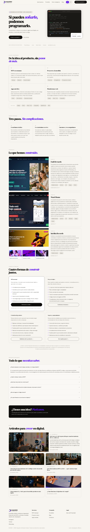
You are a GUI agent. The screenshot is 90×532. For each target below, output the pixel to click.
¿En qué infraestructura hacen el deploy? (45, 397)
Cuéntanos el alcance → (63, 304)
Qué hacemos (40, 2)
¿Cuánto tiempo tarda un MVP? (45, 377)
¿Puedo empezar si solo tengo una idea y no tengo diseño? (45, 367)
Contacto (51, 517)
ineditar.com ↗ (54, 255)
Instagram (11, 519)
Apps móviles (35, 517)
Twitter (10, 522)
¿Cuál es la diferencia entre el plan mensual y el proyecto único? (45, 387)
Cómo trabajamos (56, 2)
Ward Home (27, 45)
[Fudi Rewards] (29, 174)
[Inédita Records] (29, 243)
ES (67, 2)
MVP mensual (35, 513)
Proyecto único (35, 515)
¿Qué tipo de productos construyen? (45, 382)
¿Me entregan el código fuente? (45, 392)
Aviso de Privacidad (71, 513)
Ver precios (26, 37)
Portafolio (47, 2)
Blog (63, 2)
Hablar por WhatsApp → (71, 411)
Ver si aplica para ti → (63, 339)
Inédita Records (51, 45)
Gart (33, 45)
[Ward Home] (29, 209)
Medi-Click (38, 45)
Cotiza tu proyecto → (81, 2)
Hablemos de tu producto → (26, 339)
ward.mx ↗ (53, 224)
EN (70, 2)
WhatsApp (11, 524)
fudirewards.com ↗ (55, 187)
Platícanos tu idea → (27, 304)
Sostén (44, 45)
